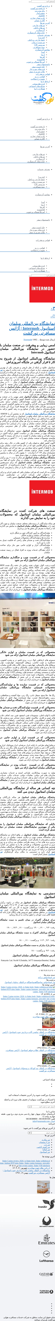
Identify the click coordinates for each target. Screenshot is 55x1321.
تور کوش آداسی (43, 1147)
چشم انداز (40, 13)
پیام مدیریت (40, 11)
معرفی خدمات (43, 35)
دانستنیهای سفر (43, 64)
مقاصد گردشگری (42, 50)
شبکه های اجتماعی (37, 86)
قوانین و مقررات (43, 74)
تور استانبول (50, 977)
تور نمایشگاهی (40, 982)
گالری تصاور (39, 20)
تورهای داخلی (39, 28)
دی (53, 315)
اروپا (43, 55)
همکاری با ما (39, 89)
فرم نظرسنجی (38, 84)
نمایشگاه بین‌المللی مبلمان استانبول (19, 982)
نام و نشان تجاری (37, 18)
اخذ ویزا (41, 38)
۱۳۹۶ (52, 317)
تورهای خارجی (38, 25)
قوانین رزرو (40, 76)
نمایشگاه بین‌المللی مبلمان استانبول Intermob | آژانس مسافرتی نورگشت (32, 328)
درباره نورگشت (43, 6)
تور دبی (47, 1145)
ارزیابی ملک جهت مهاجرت (44, 1017)
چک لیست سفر (38, 67)
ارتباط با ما (45, 81)
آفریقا (42, 57)
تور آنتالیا (46, 1149)
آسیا (43, 52)
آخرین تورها (45, 23)
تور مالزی (46, 1140)
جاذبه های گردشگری (36, 33)
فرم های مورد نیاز (37, 69)
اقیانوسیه (41, 59)
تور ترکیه (42, 977)
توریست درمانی (38, 42)
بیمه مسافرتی (39, 47)
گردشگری (40, 30)
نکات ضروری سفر (37, 72)
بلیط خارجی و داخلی (36, 40)
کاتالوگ (41, 16)
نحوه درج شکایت (38, 79)
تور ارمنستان (44, 1142)
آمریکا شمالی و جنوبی (35, 62)
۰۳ (53, 308)
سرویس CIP (39, 45)
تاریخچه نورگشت (37, 8)
